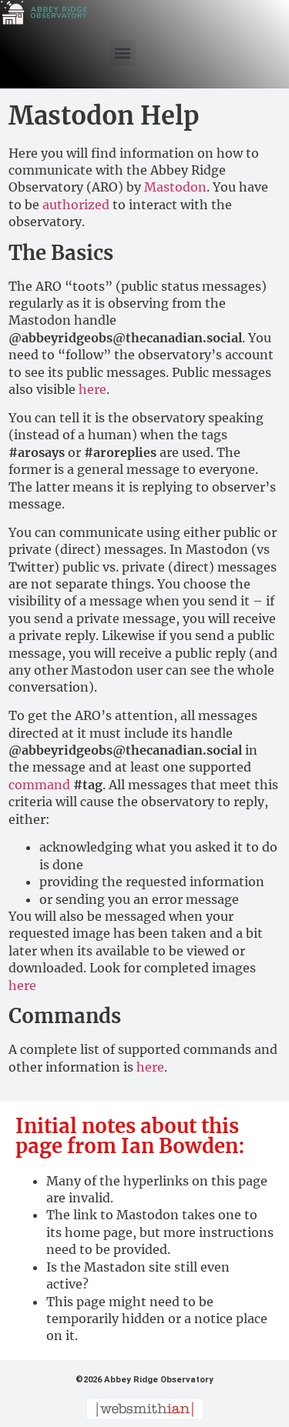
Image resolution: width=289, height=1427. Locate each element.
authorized (75, 204)
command (39, 784)
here (92, 389)
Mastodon (175, 187)
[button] (123, 52)
